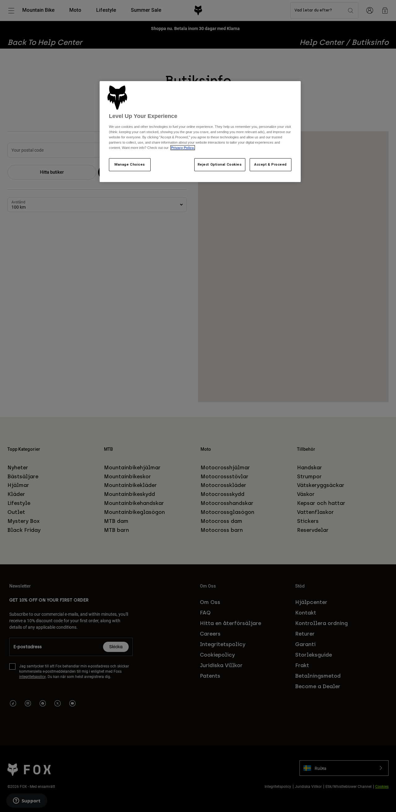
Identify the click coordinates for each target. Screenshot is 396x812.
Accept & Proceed (270, 164)
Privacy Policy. (182, 148)
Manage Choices (129, 164)
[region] (200, 131)
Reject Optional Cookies (220, 164)
